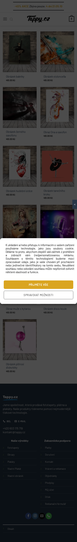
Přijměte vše (38, 284)
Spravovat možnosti (38, 295)
